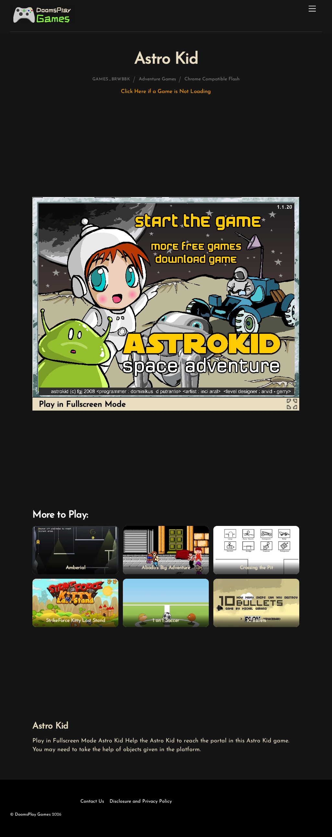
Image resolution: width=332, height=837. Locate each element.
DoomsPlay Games (33, 814)
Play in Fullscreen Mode (82, 405)
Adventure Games (157, 79)
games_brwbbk (111, 79)
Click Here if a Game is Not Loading (166, 91)
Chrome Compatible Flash (212, 79)
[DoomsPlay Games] (43, 24)
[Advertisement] (165, 149)
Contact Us (92, 801)
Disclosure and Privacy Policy (141, 801)
